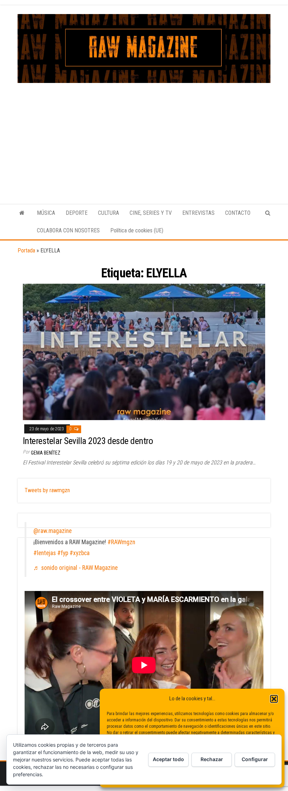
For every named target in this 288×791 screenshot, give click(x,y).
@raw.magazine (52, 530)
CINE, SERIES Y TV (151, 213)
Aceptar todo (168, 759)
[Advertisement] (144, 135)
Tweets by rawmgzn (47, 490)
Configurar (255, 759)
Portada (26, 250)
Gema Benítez (45, 453)
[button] (273, 698)
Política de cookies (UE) (136, 230)
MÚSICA (46, 213)
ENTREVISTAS (198, 213)
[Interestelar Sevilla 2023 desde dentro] (144, 351)
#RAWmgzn (121, 542)
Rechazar (212, 759)
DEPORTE (76, 213)
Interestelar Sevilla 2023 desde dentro (88, 441)
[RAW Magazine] (22, 213)
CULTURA (108, 213)
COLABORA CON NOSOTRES (68, 230)
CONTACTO (237, 213)
